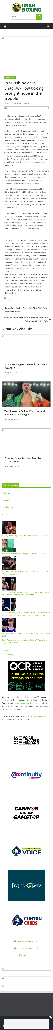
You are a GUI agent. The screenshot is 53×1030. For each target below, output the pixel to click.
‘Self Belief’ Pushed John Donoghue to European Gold (23, 553)
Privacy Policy (7, 654)
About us (5, 650)
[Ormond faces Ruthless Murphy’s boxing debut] (26, 430)
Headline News (10, 77)
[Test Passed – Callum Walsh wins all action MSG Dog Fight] (26, 383)
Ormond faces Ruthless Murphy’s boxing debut (23, 460)
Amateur (5, 500)
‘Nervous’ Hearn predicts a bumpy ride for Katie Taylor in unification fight (25, 319)
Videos (4, 514)
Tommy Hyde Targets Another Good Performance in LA (24, 535)
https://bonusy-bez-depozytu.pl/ (26, 703)
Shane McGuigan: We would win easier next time (26, 366)
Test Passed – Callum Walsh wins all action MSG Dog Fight (24, 413)
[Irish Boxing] (5, 26)
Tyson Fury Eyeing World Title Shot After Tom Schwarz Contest (26, 310)
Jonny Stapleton (24, 104)
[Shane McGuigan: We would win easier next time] (26, 336)
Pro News (6, 493)
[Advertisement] (26, 1024)
